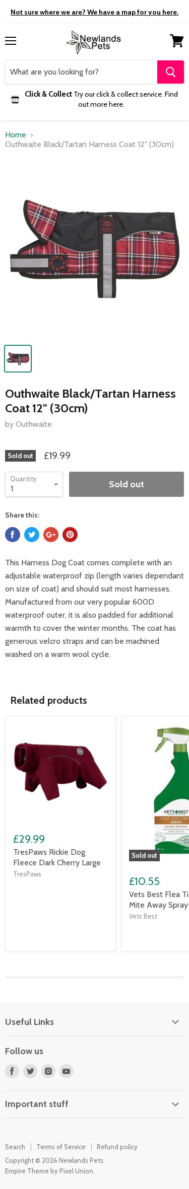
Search (15, 1147)
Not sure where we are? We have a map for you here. (94, 12)
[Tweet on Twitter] (31, 534)
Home (15, 134)
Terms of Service (61, 1147)
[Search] (170, 72)
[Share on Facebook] (12, 534)
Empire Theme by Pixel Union (49, 1171)
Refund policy (117, 1147)
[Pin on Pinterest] (70, 534)
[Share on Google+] (50, 534)
